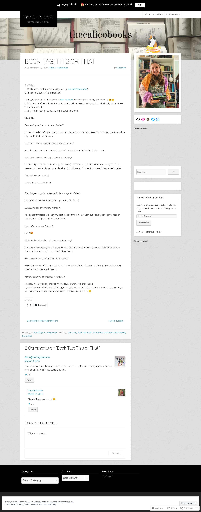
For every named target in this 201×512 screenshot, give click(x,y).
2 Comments (121, 68)
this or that (27, 336)
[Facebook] (157, 119)
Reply (30, 380)
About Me (157, 14)
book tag (82, 332)
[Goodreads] (148, 119)
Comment (116, 453)
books (89, 332)
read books (114, 332)
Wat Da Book (66, 99)
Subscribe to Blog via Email (150, 197)
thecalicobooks (35, 390)
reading (123, 332)
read (106, 332)
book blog (72, 332)
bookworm (98, 332)
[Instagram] (143, 119)
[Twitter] (153, 119)
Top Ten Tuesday (115, 321)
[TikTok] (138, 119)
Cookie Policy (51, 504)
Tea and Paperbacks (77, 89)
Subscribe (144, 222)
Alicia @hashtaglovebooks (37, 357)
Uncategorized (50, 332)
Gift (139, 5)
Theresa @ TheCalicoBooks (58, 68)
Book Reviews (172, 14)
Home (147, 14)
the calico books (38, 17)
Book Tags (38, 332)
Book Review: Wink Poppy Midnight (42, 321)
